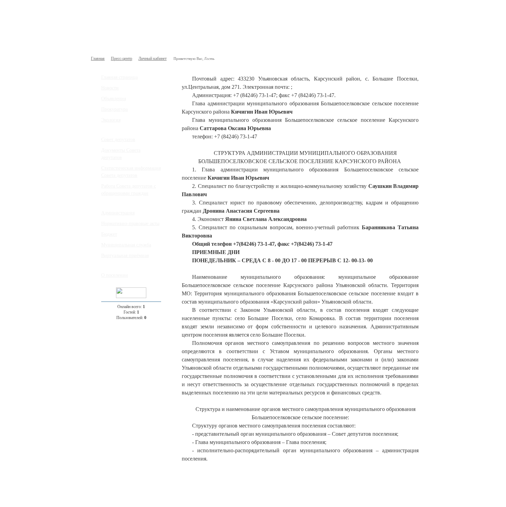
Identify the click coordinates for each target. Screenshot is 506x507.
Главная (98, 58)
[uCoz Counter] (131, 296)
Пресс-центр (121, 58)
